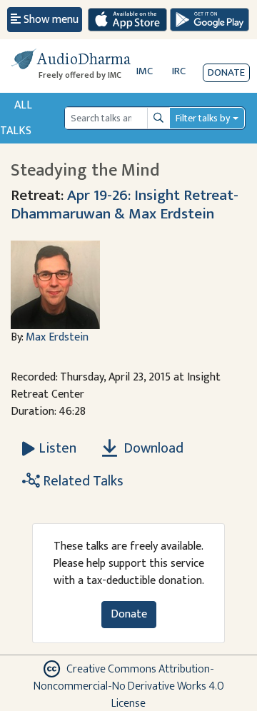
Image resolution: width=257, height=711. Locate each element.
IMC (144, 71)
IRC (179, 71)
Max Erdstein (57, 337)
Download (152, 448)
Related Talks (82, 481)
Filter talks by (203, 118)
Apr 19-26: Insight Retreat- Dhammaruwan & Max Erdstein (124, 204)
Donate (226, 72)
